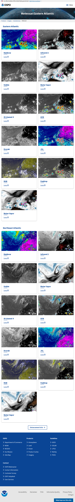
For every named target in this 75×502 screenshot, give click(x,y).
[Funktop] (56, 168)
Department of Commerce (13, 442)
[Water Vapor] (56, 71)
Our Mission (8, 452)
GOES (54, 442)
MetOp (54, 452)
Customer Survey (10, 473)
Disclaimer (33, 492)
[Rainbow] (19, 39)
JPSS (54, 449)
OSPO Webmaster (10, 467)
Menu (71, 5)
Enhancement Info (36, 427)
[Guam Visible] (56, 241)
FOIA (41, 492)
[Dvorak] (19, 136)
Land (30, 446)
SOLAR (54, 446)
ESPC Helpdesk (10, 476)
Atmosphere (32, 442)
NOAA (7, 446)
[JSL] (56, 136)
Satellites (53, 438)
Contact (6, 463)
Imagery (31, 455)
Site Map (8, 455)
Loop (5, 57)
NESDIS (7, 449)
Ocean (30, 449)
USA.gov (71, 495)
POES (54, 455)
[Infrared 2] (56, 39)
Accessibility (22, 492)
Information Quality (53, 492)
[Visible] (19, 71)
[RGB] (19, 168)
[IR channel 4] (19, 104)
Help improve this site (63, 500)
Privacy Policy (67, 492)
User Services (9, 479)
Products (30, 438)
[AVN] (56, 104)
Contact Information (11, 470)
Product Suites (33, 452)
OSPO (5, 438)
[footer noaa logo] (4, 494)
